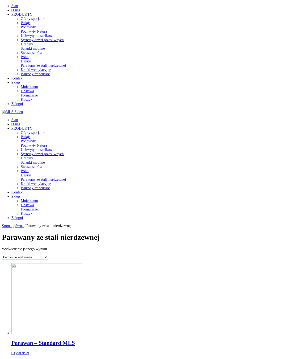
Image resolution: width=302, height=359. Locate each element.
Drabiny (27, 44)
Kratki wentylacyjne (36, 70)
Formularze (29, 95)
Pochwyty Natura (34, 31)
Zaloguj (17, 104)
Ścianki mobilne (33, 48)
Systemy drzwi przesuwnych (42, 40)
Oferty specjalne (33, 19)
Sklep (15, 82)
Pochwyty (28, 27)
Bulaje (25, 23)
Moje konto (29, 87)
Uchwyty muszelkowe (37, 36)
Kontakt (17, 78)
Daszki (26, 61)
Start (14, 6)
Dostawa (27, 91)
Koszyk (26, 99)
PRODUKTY (22, 14)
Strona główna (13, 226)
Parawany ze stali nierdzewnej (43, 65)
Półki (25, 57)
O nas (15, 10)
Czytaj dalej (20, 353)
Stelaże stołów (31, 53)
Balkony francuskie (35, 74)
